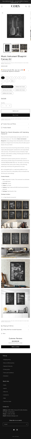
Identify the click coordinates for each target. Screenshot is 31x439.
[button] (1, 6)
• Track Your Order (7, 401)
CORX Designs (17, 436)
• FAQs (4, 398)
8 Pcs (12, 81)
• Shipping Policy (7, 359)
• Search (5, 388)
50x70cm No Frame (7, 90)
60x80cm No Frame (20, 90)
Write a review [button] (15, 347)
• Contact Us (6, 395)
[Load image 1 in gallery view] (7, 48)
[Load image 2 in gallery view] (15, 48)
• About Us (5, 391)
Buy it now (15, 115)
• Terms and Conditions (8, 372)
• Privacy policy (6, 369)
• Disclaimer (5, 376)
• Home (4, 385)
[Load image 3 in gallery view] (23, 48)
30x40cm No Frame (7, 86)
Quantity (3, 103)
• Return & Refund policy (8, 363)
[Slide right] (29, 48)
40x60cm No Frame (20, 86)
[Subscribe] (26, 424)
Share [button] (4, 333)
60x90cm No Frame (7, 93)
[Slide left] (1, 48)
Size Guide (3, 98)
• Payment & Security (7, 366)
